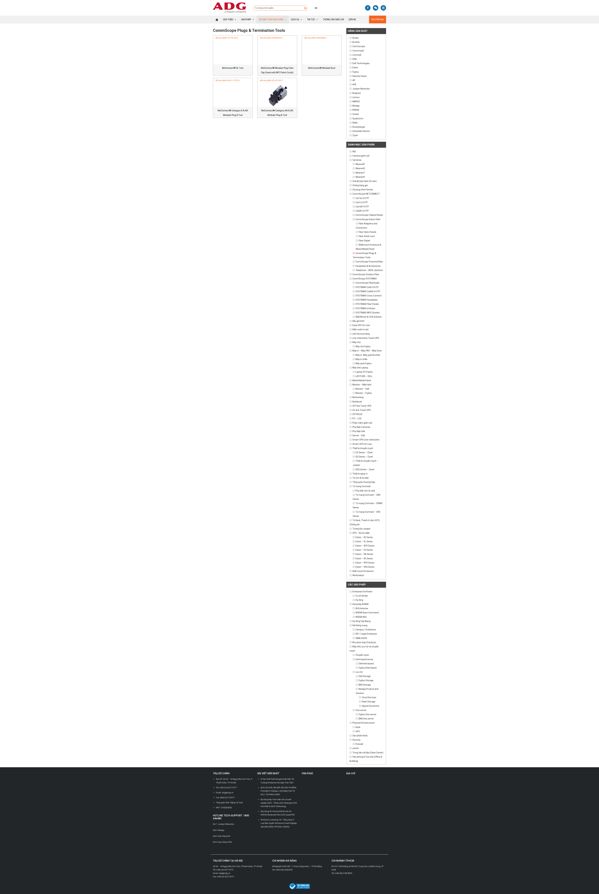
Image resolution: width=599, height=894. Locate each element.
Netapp (356, 105)
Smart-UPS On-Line (362, 444)
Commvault (358, 50)
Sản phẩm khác (360, 735)
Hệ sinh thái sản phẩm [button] (271, 19)
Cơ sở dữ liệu (362, 595)
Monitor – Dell (362, 389)
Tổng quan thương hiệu (363, 482)
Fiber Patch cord (367, 236)
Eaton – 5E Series (364, 537)
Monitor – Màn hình (361, 384)
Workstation (358, 575)
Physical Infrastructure (363, 723)
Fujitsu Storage (366, 680)
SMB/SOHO (361, 638)
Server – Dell (358, 435)
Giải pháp (246, 19)
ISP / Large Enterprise (366, 634)
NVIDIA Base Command (367, 612)
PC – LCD (356, 418)
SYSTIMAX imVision (365, 308)
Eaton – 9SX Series (365, 567)
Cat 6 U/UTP (362, 202)
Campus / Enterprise (366, 629)
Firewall (359, 744)
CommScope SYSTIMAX (364, 278)
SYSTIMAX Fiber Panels (367, 304)
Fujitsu (355, 72)
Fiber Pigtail (364, 240)
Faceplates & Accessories (368, 266)
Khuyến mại (377, 19)
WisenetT (360, 173)
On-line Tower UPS (361, 410)
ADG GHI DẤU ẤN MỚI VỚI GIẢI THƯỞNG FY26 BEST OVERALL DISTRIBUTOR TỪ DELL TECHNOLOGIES (278, 791)
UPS (358, 731)
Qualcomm (357, 118)
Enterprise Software (362, 591)
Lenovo (356, 97)
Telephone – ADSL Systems (369, 270)
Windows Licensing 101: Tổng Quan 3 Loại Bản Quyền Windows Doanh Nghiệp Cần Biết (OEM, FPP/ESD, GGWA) (279, 823)
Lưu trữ (359, 672)
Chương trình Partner (362, 189)
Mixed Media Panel (361, 380)
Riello (355, 122)
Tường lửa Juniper (361, 528)
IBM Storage (365, 685)
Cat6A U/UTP (362, 211)
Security (356, 740)
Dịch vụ (295, 19)
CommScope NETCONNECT (366, 194)
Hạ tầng (359, 600)
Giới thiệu (228, 19)
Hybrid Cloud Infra (370, 706)
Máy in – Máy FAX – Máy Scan (367, 350)
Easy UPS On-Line (361, 325)
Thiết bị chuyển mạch (362, 448)
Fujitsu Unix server (367, 714)
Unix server (361, 710)
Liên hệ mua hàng (361, 334)
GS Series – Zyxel (364, 456)
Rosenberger (358, 127)
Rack (358, 727)
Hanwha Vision (359, 76)
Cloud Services (369, 697)
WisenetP (360, 164)
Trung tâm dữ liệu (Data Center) (367, 752)
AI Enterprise (362, 608)
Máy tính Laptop (360, 367)
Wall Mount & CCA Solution (369, 317)
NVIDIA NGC (361, 617)
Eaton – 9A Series (364, 554)
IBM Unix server (366, 718)
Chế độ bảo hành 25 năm (364, 181)
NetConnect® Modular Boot (321, 68)
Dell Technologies (361, 63)
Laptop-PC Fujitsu (364, 372)
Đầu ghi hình (358, 321)
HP (353, 80)
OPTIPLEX (357, 414)
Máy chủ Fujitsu (363, 346)
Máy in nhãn (361, 359)
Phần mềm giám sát (362, 423)
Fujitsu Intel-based (368, 668)
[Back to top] (590, 885)
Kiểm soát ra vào (360, 329)
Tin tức (311, 19)
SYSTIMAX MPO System (368, 312)
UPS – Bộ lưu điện (361, 533)
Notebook (357, 401)
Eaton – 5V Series (364, 550)
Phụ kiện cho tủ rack (365, 490)
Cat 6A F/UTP (362, 206)
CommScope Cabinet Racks (369, 215)
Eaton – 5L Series (364, 541)
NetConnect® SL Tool (232, 68)
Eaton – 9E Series (364, 558)
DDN (354, 59)
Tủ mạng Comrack (361, 486)
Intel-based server (364, 659)
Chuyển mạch (362, 655)
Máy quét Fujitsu (364, 363)
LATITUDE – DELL (364, 376)
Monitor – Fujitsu (364, 393)
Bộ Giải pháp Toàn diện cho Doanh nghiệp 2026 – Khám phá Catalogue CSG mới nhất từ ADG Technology (279, 802)
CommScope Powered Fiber (369, 261)
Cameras (356, 160)
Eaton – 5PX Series (365, 545)
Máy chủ (356, 342)
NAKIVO (356, 101)
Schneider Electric (361, 131)
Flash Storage (368, 701)
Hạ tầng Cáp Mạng (361, 621)
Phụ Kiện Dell (358, 431)
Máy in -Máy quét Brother (368, 355)
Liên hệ (352, 19)
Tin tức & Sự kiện (360, 478)
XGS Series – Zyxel (365, 469)
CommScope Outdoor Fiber (365, 274)
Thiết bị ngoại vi (360, 473)
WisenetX (360, 177)
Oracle (355, 114)
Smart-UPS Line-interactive (365, 439)
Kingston (356, 93)
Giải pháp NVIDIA (360, 604)
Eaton (355, 67)
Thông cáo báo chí (333, 19)
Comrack (356, 55)
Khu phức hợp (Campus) (364, 642)
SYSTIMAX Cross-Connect (369, 295)
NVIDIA (355, 110)
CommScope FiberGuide (367, 283)
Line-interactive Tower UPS (365, 338)
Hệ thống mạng (359, 625)
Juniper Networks (361, 88)
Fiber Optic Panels (367, 232)
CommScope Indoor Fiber (368, 219)
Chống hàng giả (360, 185)
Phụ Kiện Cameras (361, 427)
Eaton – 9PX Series (365, 562)
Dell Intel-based (366, 663)
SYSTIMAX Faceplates (367, 300)
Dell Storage (365, 676)
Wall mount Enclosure (363, 571)
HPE (354, 84)
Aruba (355, 38)
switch (355, 748)
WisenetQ (360, 168)
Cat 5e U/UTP (362, 198)
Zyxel (355, 135)
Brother (356, 42)
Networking (358, 397)
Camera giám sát (360, 156)
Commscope (358, 46)
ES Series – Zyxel (364, 452)
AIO (354, 151)
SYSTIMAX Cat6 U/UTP (367, 287)
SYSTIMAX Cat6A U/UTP (368, 291)
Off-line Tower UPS (361, 406)
